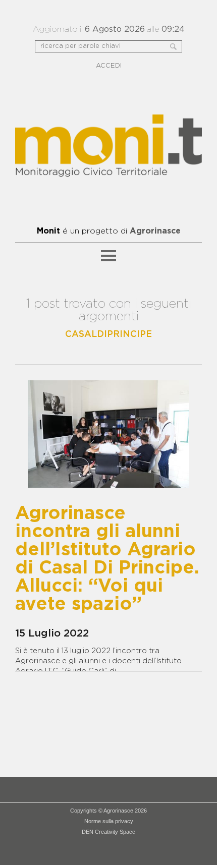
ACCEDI (109, 66)
